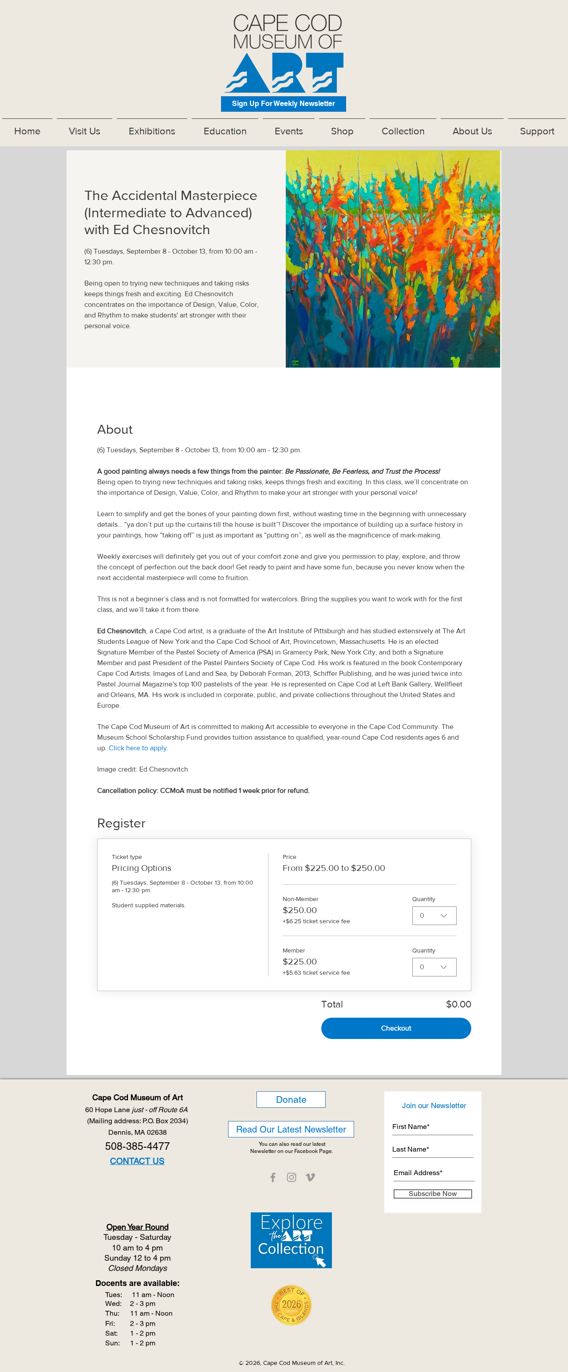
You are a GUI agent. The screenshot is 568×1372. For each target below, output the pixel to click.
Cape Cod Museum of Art (137, 1097)
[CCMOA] (273, 1177)
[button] (151, 127)
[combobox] (434, 915)
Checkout (396, 1028)
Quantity (423, 898)
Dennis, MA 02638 (137, 1132)
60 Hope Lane (137, 1109)
